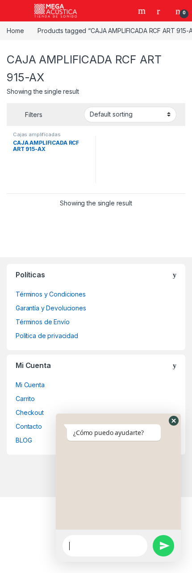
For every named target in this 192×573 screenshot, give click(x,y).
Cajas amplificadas (36, 134)
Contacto (29, 426)
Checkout (30, 412)
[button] (174, 421)
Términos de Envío (43, 322)
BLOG (24, 440)
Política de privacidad (47, 335)
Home (15, 30)
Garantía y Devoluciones (51, 308)
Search (143, 11)
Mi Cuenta (30, 385)
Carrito (25, 398)
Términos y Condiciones (51, 294)
